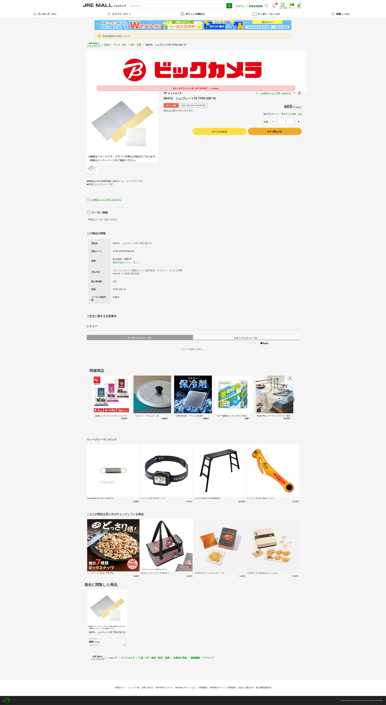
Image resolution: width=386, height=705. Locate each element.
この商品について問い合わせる (275, 93)
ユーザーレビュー (139, 337)
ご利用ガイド (119, 687)
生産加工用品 (180, 657)
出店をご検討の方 (246, 687)
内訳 (300, 114)
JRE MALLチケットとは (185, 687)
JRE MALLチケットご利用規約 (222, 687)
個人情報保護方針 (264, 687)
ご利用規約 (202, 687)
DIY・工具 (136, 44)
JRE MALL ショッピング (94, 44)
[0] (274, 6)
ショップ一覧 (133, 687)
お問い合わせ (147, 687)
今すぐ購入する (274, 131)
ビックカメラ (128, 657)
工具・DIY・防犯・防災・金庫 (154, 657)
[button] (291, 399)
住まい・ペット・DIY (115, 44)
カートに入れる (219, 131)
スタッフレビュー (246, 337)
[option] (122, 126)
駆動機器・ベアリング (202, 657)
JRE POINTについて (164, 687)
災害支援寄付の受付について (116, 36)
